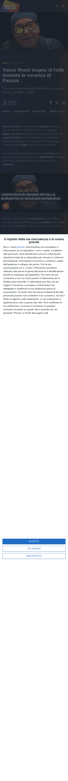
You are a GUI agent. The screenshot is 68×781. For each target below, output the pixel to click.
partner (21, 247)
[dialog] (34, 507)
